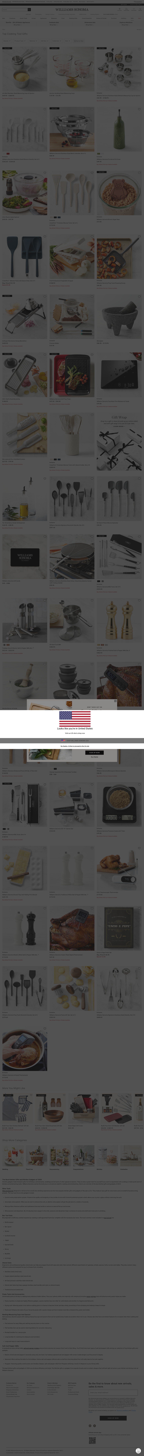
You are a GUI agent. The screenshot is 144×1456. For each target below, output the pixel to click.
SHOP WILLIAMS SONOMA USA (78, 741)
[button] (138, 1451)
